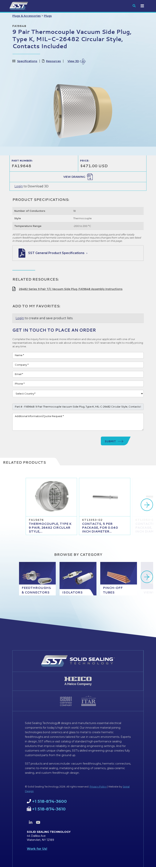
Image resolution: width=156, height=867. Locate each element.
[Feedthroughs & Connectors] (37, 578)
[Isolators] (78, 578)
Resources (53, 61)
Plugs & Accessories (26, 16)
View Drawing (74, 177)
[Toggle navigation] (142, 6)
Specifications (27, 61)
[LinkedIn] (30, 822)
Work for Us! (37, 849)
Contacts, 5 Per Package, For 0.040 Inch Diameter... (100, 527)
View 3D (73, 61)
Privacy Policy (98, 786)
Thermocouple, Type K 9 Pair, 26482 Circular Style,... (50, 527)
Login (18, 186)
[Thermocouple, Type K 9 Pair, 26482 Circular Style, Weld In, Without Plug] (51, 497)
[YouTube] (38, 822)
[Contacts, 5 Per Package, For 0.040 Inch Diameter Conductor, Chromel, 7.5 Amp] (104, 497)
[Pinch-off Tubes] (118, 578)
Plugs (48, 16)
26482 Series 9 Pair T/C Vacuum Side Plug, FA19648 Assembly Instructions (71, 289)
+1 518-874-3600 (49, 801)
